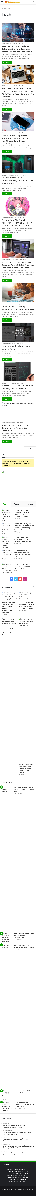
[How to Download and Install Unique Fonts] (18, 332)
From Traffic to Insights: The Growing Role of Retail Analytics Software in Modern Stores (18, 265)
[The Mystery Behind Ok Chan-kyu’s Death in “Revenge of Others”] (7, 1095)
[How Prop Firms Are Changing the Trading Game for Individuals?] (7, 1106)
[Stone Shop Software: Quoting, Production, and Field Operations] (7, 568)
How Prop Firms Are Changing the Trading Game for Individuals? (24, 1104)
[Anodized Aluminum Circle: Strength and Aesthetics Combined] (18, 411)
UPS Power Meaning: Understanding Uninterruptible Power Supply (18, 180)
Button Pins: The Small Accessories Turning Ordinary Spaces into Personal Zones (17, 223)
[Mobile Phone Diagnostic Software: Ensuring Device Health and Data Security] (18, 121)
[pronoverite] (12, 2)
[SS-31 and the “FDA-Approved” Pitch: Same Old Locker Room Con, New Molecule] (7, 556)
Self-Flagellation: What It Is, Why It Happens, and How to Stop (24, 790)
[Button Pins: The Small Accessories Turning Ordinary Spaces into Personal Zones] (18, 206)
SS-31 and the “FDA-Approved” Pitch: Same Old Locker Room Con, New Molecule (26, 769)
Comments (29, 504)
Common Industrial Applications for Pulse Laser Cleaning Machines (23, 539)
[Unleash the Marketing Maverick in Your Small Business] (18, 292)
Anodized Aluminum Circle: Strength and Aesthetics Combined (15, 428)
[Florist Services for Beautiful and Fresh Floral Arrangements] (7, 938)
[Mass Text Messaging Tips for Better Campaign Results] (7, 1016)
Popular (16, 504)
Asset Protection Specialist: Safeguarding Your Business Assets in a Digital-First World (17, 49)
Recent (5, 504)
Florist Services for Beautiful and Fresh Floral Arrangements (24, 935)
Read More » (7, 62)
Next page (28, 448)
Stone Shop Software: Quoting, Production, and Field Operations (23, 566)
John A (5, 43)
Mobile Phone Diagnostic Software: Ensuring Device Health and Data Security (15, 138)
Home (5, 8)
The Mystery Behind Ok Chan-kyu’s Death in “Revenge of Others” (22, 1093)
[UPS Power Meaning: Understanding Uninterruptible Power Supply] (18, 164)
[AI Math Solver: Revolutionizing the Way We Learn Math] (18, 371)
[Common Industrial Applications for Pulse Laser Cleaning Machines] (7, 542)
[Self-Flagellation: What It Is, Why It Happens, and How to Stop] (7, 859)
